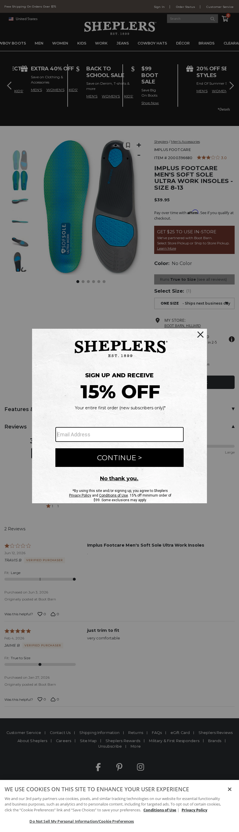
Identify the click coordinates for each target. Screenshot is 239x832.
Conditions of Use (159, 810)
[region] (119, 806)
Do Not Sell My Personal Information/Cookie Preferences (81, 821)
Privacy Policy (194, 810)
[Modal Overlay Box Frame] (119, 416)
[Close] (229, 789)
